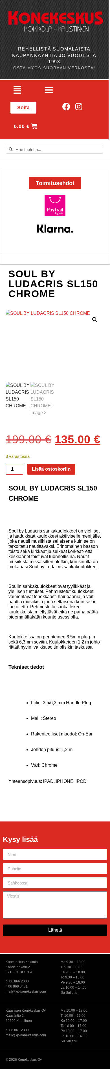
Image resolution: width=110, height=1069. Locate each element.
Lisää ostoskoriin (51, 469)
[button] (17, 90)
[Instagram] (78, 106)
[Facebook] (66, 106)
